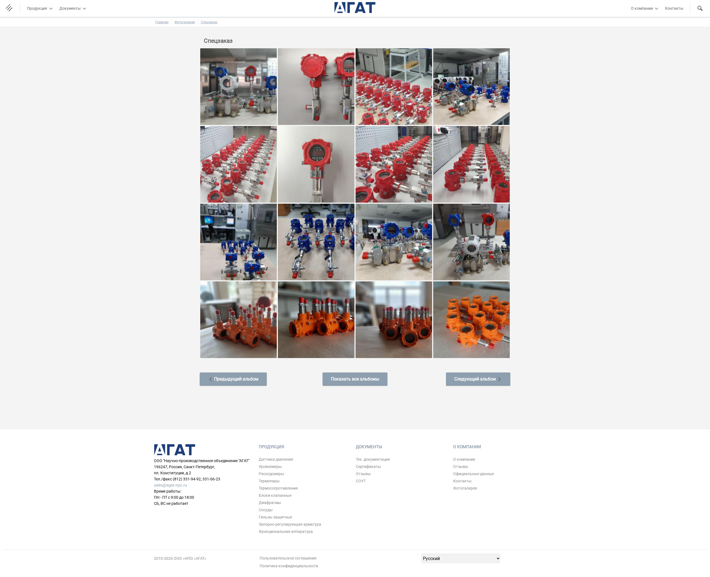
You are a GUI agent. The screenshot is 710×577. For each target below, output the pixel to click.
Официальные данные (473, 474)
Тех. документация (373, 459)
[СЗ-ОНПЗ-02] (316, 86)
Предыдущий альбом (235, 379)
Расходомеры (271, 474)
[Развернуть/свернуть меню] (50, 8)
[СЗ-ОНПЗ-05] (238, 164)
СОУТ (361, 481)
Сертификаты (368, 466)
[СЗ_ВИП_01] (238, 319)
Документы (70, 8)
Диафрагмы (270, 502)
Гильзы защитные (275, 517)
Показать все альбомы (355, 379)
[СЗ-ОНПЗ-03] (394, 86)
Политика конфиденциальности (289, 566)
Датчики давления (276, 459)
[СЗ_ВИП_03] (394, 319)
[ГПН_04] (316, 242)
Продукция (37, 8)
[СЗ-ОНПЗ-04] (471, 164)
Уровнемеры (270, 466)
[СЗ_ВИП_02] (316, 319)
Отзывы (363, 474)
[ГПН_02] (471, 86)
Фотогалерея (184, 22)
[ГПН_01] (238, 86)
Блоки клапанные (275, 495)
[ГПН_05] (394, 242)
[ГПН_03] (238, 242)
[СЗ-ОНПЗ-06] (316, 164)
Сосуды (266, 510)
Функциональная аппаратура (286, 531)
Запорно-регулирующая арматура (290, 524)
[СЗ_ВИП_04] (471, 319)
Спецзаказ (209, 22)
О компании (642, 8)
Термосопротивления (278, 488)
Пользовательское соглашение (288, 558)
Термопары (269, 481)
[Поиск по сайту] (700, 8)
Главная (162, 22)
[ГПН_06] (471, 242)
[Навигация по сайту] (10, 8)
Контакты (674, 8)
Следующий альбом (475, 379)
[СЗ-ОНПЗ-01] (394, 164)
